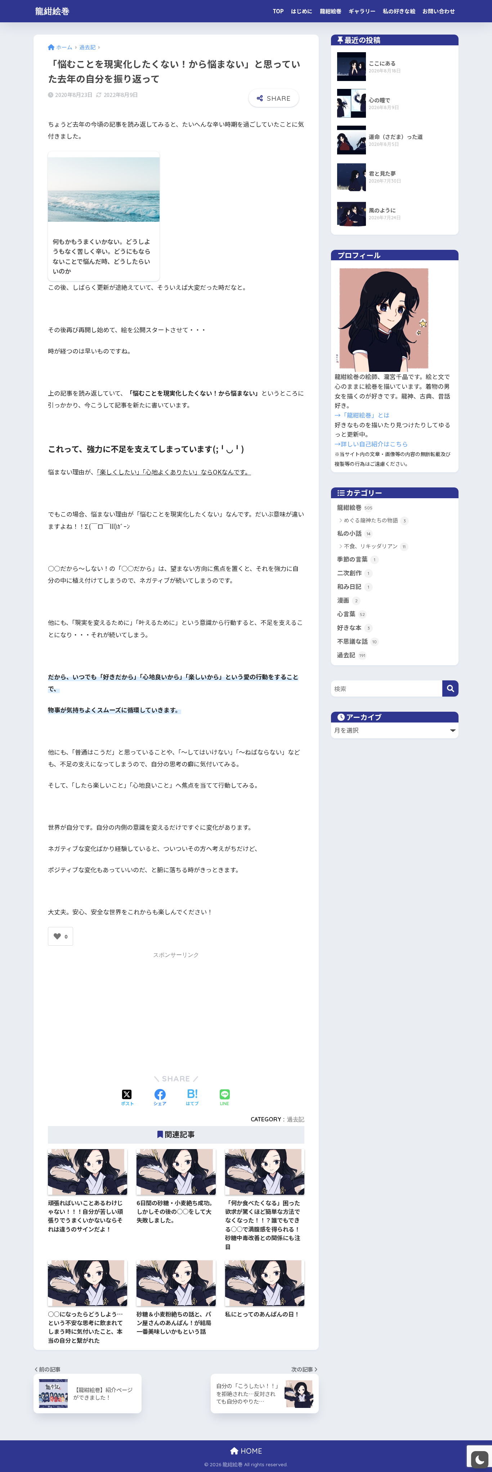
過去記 (295, 1119)
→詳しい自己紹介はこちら (371, 444)
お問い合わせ (438, 11)
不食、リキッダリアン (375, 546)
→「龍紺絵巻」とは (362, 415)
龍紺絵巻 (52, 11)
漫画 (347, 600)
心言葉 (351, 613)
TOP (278, 11)
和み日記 (353, 586)
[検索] (450, 688)
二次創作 (353, 572)
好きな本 (353, 627)
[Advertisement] (176, 1011)
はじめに (302, 11)
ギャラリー (362, 11)
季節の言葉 (356, 559)
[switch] (479, 1459)
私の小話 (354, 533)
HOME (250, 1450)
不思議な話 (357, 641)
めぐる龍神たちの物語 (375, 520)
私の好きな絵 (399, 11)
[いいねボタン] (57, 936)
